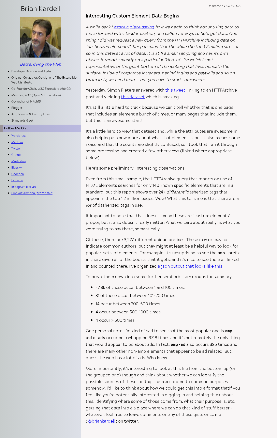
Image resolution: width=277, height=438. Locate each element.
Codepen (17, 174)
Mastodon (18, 161)
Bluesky (16, 167)
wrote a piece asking (134, 27)
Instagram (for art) (24, 186)
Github (16, 154)
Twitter (16, 148)
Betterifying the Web (40, 64)
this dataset (133, 96)
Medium (17, 142)
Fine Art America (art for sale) (32, 193)
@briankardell (101, 421)
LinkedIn (17, 180)
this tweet (175, 90)
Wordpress (18, 135)
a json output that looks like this (190, 266)
